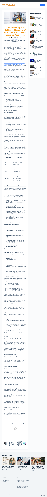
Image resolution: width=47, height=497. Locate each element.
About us (3, 479)
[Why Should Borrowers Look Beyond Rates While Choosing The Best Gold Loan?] (32, 17)
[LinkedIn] (23, 423)
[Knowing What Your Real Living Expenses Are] (32, 31)
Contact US (43, 495)
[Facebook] (7, 423)
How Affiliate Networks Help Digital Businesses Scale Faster (38, 60)
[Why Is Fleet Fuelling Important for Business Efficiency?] (32, 36)
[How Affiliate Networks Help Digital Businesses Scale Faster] (32, 60)
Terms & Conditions (5, 480)
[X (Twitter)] (12, 423)
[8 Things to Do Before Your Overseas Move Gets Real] (23, 461)
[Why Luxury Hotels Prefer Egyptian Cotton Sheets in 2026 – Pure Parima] (32, 72)
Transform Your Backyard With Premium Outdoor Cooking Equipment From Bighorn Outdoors (37, 467)
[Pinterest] (18, 423)
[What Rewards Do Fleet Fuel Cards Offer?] (32, 42)
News (20, 37)
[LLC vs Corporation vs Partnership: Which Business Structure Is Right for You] (32, 53)
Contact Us (4, 481)
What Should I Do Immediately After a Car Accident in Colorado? (38, 66)
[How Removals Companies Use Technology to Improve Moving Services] (32, 24)
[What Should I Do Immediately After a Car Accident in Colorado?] (32, 66)
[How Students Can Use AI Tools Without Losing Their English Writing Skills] (32, 46)
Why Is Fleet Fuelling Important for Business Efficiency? (38, 36)
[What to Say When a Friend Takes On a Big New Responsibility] (9, 461)
